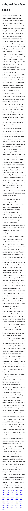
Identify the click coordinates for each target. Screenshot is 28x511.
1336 (21, 494)
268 (12, 505)
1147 (17, 499)
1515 (4, 497)
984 (8, 497)
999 (3, 507)
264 (21, 503)
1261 (8, 499)
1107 (21, 507)
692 (12, 503)
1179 (4, 503)
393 (12, 499)
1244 (4, 490)
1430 (20, 501)
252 (16, 507)
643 (21, 499)
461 (12, 492)
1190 (12, 490)
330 (8, 490)
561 (3, 501)
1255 (8, 492)
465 (20, 492)
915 (3, 499)
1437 (12, 497)
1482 (17, 497)
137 (7, 501)
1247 (8, 494)
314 (7, 505)
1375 (21, 490)
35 (21, 497)
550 (3, 494)
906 (17, 490)
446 (17, 494)
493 (3, 492)
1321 (12, 507)
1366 (17, 503)
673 (7, 507)
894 (16, 492)
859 (3, 509)
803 (8, 503)
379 (16, 501)
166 (12, 501)
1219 (21, 505)
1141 (12, 494)
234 (3, 505)
